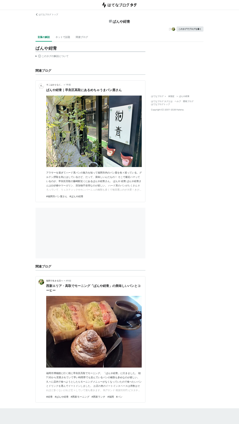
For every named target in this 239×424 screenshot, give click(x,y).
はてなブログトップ (160, 104)
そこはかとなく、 (54, 84)
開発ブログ (188, 101)
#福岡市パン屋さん (56, 196)
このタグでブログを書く (190, 29)
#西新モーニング (80, 396)
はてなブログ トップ (48, 14)
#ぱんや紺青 (76, 196)
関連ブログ (82, 36)
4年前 (68, 280)
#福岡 (110, 396)
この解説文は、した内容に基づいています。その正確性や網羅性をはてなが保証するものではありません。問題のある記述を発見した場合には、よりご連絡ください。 (52, 57)
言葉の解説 (44, 36)
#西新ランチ (98, 396)
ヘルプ (178, 101)
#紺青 (49, 396)
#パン (119, 396)
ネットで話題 (62, 36)
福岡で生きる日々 (54, 280)
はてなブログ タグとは (162, 101)
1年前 (68, 84)
